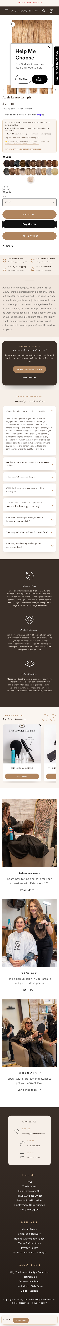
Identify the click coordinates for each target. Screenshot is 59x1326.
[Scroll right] (53, 717)
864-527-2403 (33, 1158)
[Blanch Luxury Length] (30, 179)
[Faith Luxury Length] (6, 171)
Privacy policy (39, 1303)
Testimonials (29, 1276)
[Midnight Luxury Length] (17, 163)
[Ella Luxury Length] (38, 163)
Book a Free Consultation (29, 369)
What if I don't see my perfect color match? (26, 411)
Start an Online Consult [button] (56, 66)
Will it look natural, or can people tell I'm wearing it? (25, 490)
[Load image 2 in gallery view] (22, 90)
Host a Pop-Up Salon (29, 1200)
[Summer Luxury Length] (22, 171)
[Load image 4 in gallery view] (43, 90)
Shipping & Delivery (29, 1233)
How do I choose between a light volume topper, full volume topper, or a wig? (25, 504)
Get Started (39, 79)
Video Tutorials (29, 1290)
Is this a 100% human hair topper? (21, 477)
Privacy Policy (29, 1247)
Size (4, 196)
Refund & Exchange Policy (29, 1238)
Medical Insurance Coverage (29, 1252)
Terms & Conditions (29, 1243)
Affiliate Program (29, 1209)
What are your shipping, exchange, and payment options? (24, 545)
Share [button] (9, 245)
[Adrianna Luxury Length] (12, 163)
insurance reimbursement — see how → (22, 144)
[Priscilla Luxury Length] (6, 163)
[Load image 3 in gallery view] (33, 90)
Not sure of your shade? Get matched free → (24, 149)
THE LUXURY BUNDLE (22, 768)
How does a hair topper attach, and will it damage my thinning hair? (24, 519)
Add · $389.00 (22, 776)
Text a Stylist (30, 378)
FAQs (30, 1181)
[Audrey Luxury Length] (28, 163)
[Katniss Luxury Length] (33, 163)
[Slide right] (56, 90)
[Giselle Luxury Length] (28, 171)
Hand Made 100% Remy (29, 1286)
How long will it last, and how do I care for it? (27, 532)
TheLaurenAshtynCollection (38, 1299)
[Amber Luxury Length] (17, 171)
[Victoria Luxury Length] (54, 163)
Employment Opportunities (29, 1205)
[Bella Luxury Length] (12, 171)
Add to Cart (20, 1320)
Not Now (23, 79)
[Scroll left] (45, 717)
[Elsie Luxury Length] (33, 171)
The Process (29, 1186)
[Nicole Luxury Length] (49, 163)
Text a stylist (29, 235)
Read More (27, 889)
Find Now (27, 989)
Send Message (27, 1089)
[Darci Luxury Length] (44, 171)
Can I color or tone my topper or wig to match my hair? (27, 464)
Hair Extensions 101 (29, 1191)
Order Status (29, 1229)
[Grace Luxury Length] (38, 171)
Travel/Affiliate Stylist (29, 1195)
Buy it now (29, 224)
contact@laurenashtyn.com (33, 1134)
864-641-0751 (33, 1146)
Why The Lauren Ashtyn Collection (29, 1272)
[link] (48, 46)
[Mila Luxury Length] (44, 163)
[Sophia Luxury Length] (22, 163)
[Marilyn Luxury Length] (54, 171)
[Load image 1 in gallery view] (12, 90)
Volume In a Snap (29, 1281)
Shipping (6, 109)
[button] (6, 11)
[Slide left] (3, 90)
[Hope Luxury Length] (49, 171)
